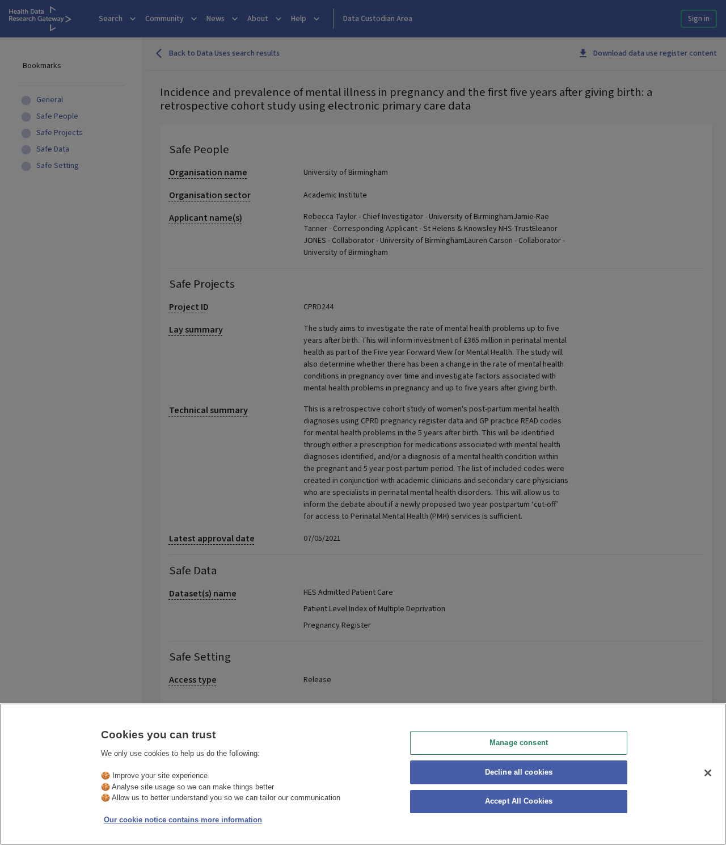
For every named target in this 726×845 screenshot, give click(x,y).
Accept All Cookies (518, 801)
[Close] (707, 772)
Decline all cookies (518, 772)
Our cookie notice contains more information (183, 819)
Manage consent (518, 742)
